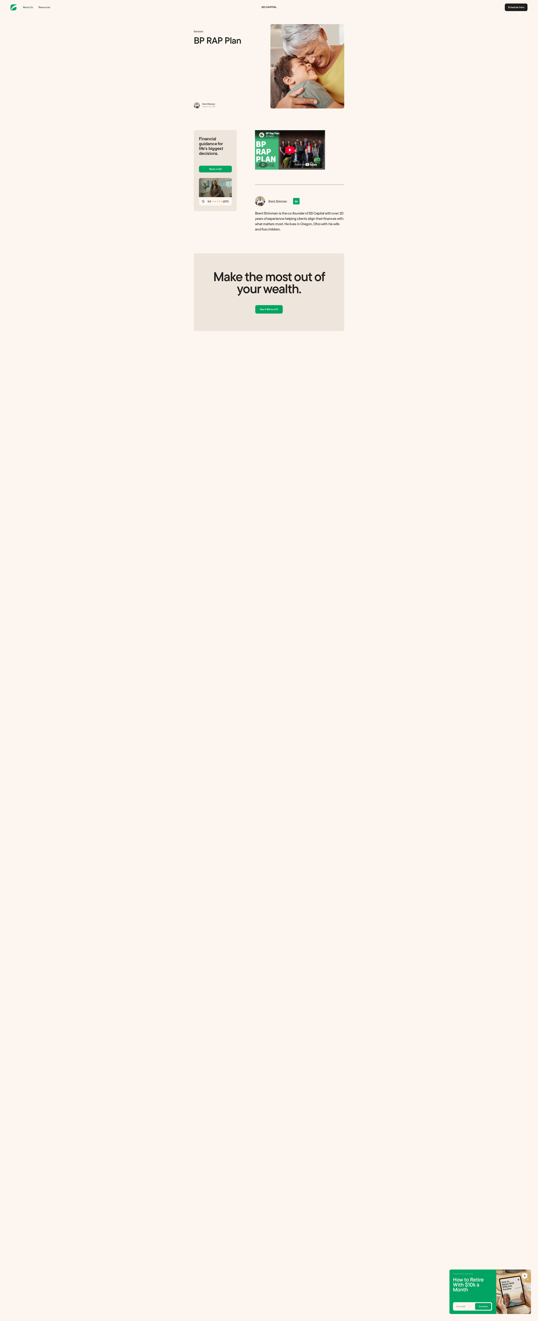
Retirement (198, 31)
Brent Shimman (269, 105)
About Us (28, 7)
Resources (44, 7)
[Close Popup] (524, 1275)
